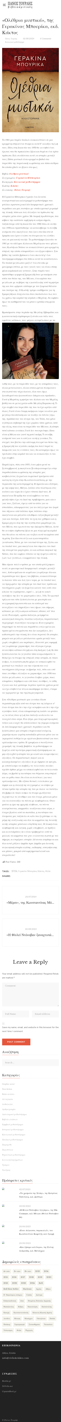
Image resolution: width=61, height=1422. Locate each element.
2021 (6, 1283)
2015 (6, 1277)
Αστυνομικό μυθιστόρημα (14, 1114)
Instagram (46, 5)
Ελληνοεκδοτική (10, 1301)
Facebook (40, 5)
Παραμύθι (7, 1144)
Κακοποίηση (32, 1306)
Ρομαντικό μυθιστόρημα (13, 1154)
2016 (14, 1277)
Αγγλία (38, 1289)
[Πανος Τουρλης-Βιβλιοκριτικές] (20, 5)
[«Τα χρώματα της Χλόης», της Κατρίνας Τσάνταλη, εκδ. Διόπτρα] (9, 1189)
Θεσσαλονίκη (9, 1306)
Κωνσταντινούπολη (21, 1312)
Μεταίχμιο (29, 1318)
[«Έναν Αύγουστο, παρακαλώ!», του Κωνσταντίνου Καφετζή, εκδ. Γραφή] (9, 1226)
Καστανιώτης (47, 1306)
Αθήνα (48, 1289)
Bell (41, 1283)
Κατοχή (6, 1312)
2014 (46, 1271)
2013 (37, 1271)
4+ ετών (7, 1271)
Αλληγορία (7, 1099)
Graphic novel (8, 1083)
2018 (31, 1277)
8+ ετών (28, 1271)
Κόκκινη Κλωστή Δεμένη (42, 1312)
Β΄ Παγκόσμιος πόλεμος (13, 1295)
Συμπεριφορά (19, 1324)
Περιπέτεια (7, 1149)
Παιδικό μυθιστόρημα (12, 1139)
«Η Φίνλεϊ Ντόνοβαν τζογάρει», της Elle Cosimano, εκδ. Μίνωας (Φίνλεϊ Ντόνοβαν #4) (39, 1214)
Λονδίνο (7, 1318)
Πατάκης (7, 1324)
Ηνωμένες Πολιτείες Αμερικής (39, 1301)
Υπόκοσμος (8, 1330)
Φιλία (47, 871)
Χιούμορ (6, 1169)
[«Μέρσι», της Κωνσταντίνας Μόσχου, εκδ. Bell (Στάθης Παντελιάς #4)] (30, 900)
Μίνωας (17, 1318)
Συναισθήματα (34, 1324)
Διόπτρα (39, 1295)
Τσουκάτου (48, 1324)
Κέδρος (20, 1306)
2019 (40, 1277)
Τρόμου (5, 1164)
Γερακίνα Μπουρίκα (27, 871)
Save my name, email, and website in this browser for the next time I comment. (30, 1029)
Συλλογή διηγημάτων (12, 1159)
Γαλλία (29, 1295)
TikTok (58, 5)
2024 (14, 871)
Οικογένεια (41, 1318)
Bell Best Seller (11, 1289)
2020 (49, 1277)
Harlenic (27, 1289)
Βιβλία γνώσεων (10, 1119)
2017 (23, 1277)
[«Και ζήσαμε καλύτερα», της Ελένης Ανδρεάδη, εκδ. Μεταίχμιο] (9, 1243)
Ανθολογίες (7, 1104)
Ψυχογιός (29, 1330)
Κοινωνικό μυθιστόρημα (14, 42)
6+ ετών (17, 1271)
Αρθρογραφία (8, 1109)
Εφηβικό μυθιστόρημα (12, 1124)
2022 (14, 1283)
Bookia (52, 5)
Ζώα (22, 1301)
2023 (23, 1283)
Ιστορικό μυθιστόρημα (13, 1129)
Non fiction (7, 1089)
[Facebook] (13, 876)
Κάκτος (14, 185)
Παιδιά (52, 1318)
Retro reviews (8, 1094)
